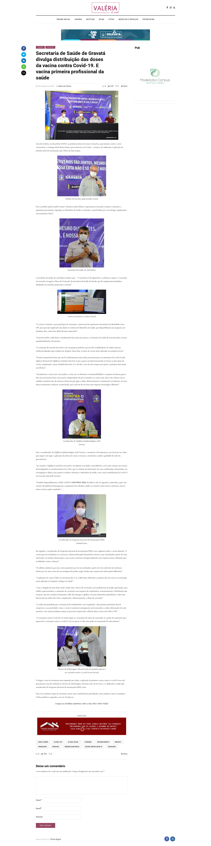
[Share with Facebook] (23, 48)
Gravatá (118, 742)
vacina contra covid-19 (93, 746)
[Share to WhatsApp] (23, 66)
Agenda (78, 19)
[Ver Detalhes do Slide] (81, 726)
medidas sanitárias (72, 746)
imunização (42, 746)
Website (39, 817)
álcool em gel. (73, 742)
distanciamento (103, 742)
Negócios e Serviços (128, 19)
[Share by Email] (23, 72)
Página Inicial (63, 19)
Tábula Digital (55, 839)
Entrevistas (148, 19)
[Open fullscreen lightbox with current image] (81, 115)
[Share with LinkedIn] (23, 60)
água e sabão (43, 742)
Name (39, 800)
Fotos (111, 19)
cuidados (88, 742)
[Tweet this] (23, 54)
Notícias (90, 19)
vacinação (112, 746)
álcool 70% (58, 742)
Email (39, 808)
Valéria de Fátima (64, 86)
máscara (56, 746)
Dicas (101, 19)
